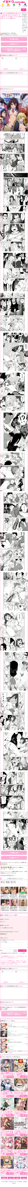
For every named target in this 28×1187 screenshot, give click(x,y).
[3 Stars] (6, 867)
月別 (17, 1178)
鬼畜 (8, 882)
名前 (1, 950)
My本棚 (25, 5)
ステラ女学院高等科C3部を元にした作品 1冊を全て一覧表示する (14, 1013)
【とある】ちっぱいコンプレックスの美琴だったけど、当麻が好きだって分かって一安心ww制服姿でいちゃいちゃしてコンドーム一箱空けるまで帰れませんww (20, 1075)
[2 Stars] (4, 867)
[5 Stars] (11, 867)
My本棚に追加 (14, 39)
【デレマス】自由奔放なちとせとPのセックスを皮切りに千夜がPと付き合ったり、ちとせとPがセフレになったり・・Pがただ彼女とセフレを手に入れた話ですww (20, 1114)
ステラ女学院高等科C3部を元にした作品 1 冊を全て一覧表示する (14, 49)
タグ (19, 5)
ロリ (3, 882)
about (24, 1178)
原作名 (8, 5)
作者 (14, 5)
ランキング (2, 6)
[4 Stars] (8, 867)
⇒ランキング (4, 875)
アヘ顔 (13, 882)
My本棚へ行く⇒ (14, 44)
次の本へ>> (22, 69)
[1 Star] (2, 867)
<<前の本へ (5, 69)
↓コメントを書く (3, 941)
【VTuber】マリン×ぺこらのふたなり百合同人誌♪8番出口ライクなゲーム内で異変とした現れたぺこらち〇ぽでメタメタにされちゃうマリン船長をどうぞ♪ (7, 1133)
